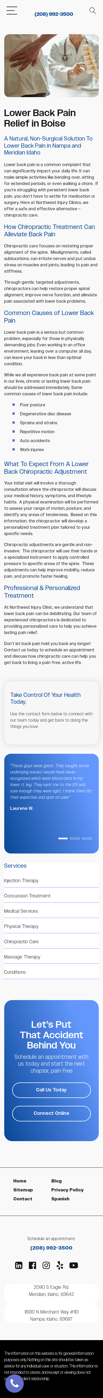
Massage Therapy (22, 957)
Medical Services (21, 911)
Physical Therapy (21, 926)
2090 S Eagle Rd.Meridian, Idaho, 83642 (51, 1291)
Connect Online (51, 1113)
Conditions (15, 972)
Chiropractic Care (21, 942)
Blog (57, 1181)
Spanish (60, 1199)
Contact (22, 1199)
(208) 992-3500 (54, 15)
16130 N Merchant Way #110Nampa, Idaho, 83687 (52, 1315)
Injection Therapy (21, 881)
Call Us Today (51, 1090)
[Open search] (93, 10)
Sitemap (23, 1190)
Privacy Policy (68, 1190)
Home (20, 1181)
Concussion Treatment (27, 896)
